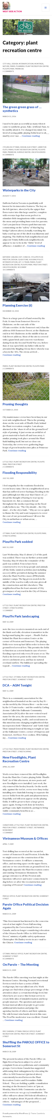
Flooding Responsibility (20, 472)
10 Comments (9, 270)
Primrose (19, 69)
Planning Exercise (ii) (17, 305)
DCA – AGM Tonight (17, 685)
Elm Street (32, 147)
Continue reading (31, 136)
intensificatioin (26, 64)
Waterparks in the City (19, 190)
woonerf (22, 267)
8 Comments (8, 155)
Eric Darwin (8, 1031)
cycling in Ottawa (11, 147)
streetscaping (9, 536)
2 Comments (8, 369)
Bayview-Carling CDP (12, 257)
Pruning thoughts (15, 404)
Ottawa (6, 533)
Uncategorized (38, 152)
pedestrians (19, 749)
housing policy (36, 260)
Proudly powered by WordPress (15, 1113)
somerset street (25, 679)
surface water (24, 152)
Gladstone (23, 260)
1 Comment (8, 610)
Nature (6, 66)
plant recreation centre (37, 66)
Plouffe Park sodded (18, 541)
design (15, 64)
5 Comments (8, 71)
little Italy (8, 462)
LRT (19, 262)
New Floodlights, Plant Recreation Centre (19, 759)
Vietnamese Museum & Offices (25, 838)
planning (20, 66)
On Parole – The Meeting (21, 964)
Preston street (40, 265)
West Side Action (12, 11)
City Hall (7, 64)
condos (26, 257)
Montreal (39, 64)
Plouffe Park (8, 69)
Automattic (7, 1116)
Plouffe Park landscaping (21, 616)
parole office (9, 896)
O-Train (25, 262)
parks (12, 66)
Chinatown (8, 825)
